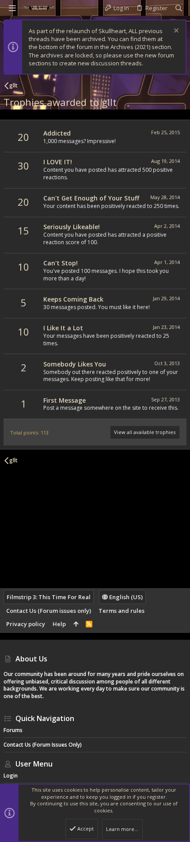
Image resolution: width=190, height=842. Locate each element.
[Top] (76, 624)
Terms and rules (121, 611)
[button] (12, 8)
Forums (13, 730)
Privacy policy (25, 624)
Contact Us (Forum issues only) (48, 611)
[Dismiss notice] (175, 31)
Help (59, 624)
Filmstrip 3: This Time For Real (49, 597)
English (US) (125, 597)
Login (11, 775)
